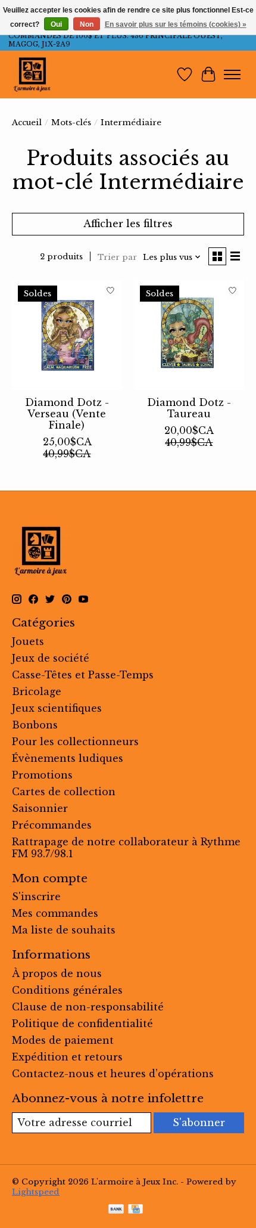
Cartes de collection (63, 792)
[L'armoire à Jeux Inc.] (32, 74)
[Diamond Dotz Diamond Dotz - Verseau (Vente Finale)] (67, 335)
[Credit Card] (135, 1210)
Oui (56, 24)
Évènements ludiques (67, 758)
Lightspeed (36, 1192)
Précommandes (52, 825)
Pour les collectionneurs (75, 742)
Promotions (42, 775)
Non (86, 24)
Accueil (27, 122)
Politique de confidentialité (82, 1023)
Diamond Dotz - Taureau (189, 408)
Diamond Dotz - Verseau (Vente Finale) (67, 413)
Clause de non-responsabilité (88, 1007)
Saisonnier (40, 808)
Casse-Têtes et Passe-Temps (83, 675)
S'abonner (199, 1122)
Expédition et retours (67, 1057)
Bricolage (36, 691)
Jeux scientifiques (57, 708)
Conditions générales (67, 990)
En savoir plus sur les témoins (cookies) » (175, 24)
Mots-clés (71, 122)
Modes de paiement (63, 1040)
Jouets (28, 641)
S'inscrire (36, 897)
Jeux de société (50, 658)
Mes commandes (55, 913)
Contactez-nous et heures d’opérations (113, 1074)
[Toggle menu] (232, 74)
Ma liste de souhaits (63, 930)
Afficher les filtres (128, 224)
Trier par (117, 257)
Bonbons (35, 725)
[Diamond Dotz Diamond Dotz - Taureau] (189, 335)
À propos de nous (57, 973)
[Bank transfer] (116, 1210)
